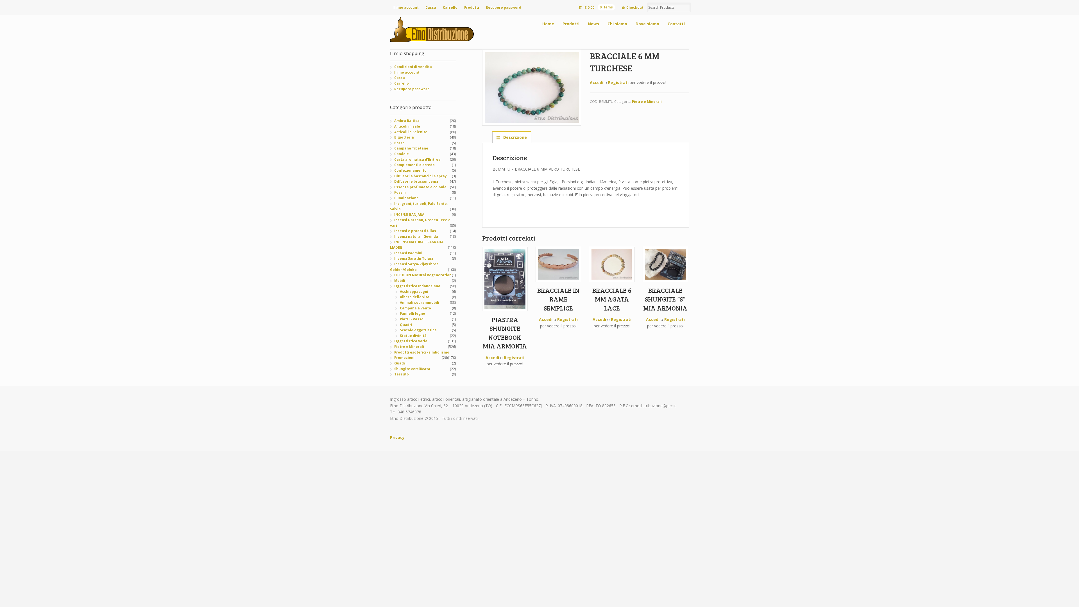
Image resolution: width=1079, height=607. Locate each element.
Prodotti (471, 7)
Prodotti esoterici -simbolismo (421, 352)
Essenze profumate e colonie (420, 187)
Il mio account (406, 7)
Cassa (430, 7)
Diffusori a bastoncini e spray (420, 176)
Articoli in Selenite (410, 132)
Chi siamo (617, 23)
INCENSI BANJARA (409, 214)
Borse (399, 143)
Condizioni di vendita (413, 66)
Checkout (634, 7)
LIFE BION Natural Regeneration (423, 275)
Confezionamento (410, 170)
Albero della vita (414, 297)
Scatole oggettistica (418, 330)
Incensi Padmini (408, 253)
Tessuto (401, 374)
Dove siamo (647, 23)
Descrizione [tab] (514, 137)
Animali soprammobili (419, 302)
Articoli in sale (407, 126)
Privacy (397, 437)
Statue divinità (413, 335)
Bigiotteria (404, 137)
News (593, 23)
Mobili (399, 280)
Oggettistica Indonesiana (417, 286)
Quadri (406, 324)
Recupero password (503, 7)
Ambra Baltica (407, 120)
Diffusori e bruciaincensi (416, 181)
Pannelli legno (412, 313)
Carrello (450, 7)
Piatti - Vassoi (412, 319)
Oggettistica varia (410, 341)
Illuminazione (406, 198)
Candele (401, 153)
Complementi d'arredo (414, 164)
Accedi (596, 82)
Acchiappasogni (414, 291)
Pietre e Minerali (647, 101)
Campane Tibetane (411, 148)
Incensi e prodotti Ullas (415, 230)
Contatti (676, 23)
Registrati (618, 82)
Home (548, 23)
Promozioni (404, 357)
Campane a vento (415, 308)
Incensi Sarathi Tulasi (413, 258)
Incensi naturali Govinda (416, 236)
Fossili (400, 192)
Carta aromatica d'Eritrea (417, 159)
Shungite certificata (412, 368)
